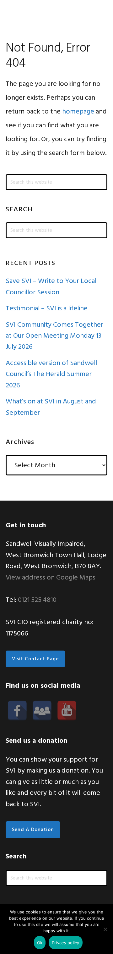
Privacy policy (65, 942)
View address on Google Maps (50, 577)
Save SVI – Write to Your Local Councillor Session (51, 287)
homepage (78, 111)
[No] (105, 929)
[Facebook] (17, 711)
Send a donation (33, 830)
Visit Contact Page (35, 659)
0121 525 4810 (37, 600)
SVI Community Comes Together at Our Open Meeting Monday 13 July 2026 (54, 336)
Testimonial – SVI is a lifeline (47, 308)
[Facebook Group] (42, 711)
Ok (40, 942)
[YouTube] (67, 711)
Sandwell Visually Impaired (28, 14)
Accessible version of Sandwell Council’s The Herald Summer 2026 (51, 374)
